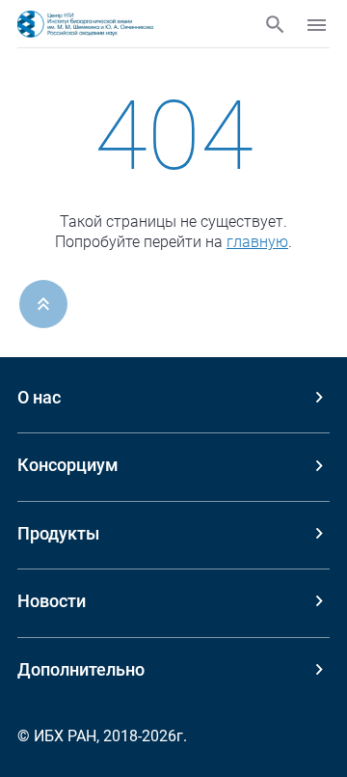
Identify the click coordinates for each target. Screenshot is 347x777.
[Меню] (316, 25)
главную (257, 242)
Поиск (275, 24)
